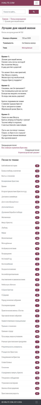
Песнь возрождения (18, 19)
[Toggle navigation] (36, 3)
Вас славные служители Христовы (14, 148)
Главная (5, 19)
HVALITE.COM (8, 3)
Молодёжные (27, 48)
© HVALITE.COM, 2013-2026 (12, 402)
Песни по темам (10, 160)
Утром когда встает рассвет (28, 152)
